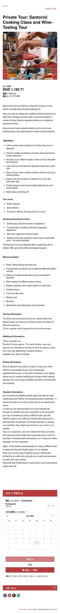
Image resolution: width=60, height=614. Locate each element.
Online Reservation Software (28, 609)
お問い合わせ (11, 588)
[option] (9, 74)
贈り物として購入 (30, 569)
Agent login (53, 609)
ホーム (5, 5)
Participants (11, 505)
